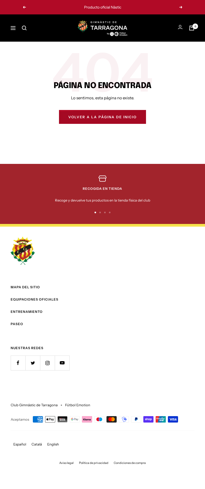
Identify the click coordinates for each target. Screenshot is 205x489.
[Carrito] (191, 28)
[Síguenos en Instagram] (47, 363)
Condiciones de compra (130, 463)
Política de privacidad (93, 463)
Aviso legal (66, 463)
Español (19, 444)
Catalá (36, 444)
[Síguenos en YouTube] (62, 363)
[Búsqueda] (24, 28)
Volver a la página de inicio (102, 117)
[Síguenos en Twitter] (32, 363)
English (53, 444)
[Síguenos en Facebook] (18, 363)
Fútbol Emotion (77, 405)
